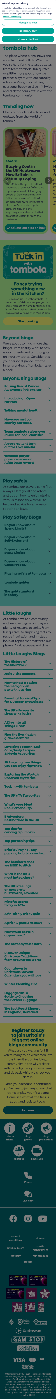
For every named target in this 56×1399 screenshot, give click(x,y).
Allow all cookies (28, 38)
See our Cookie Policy (12, 16)
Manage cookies (28, 22)
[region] (28, 22)
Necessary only (28, 30)
